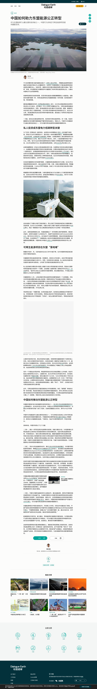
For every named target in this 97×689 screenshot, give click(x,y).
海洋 (64, 639)
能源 (33, 639)
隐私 (66, 686)
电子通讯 (79, 6)
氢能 (69, 612)
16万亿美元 (26, 501)
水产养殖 (13, 612)
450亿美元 (60, 175)
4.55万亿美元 (49, 158)
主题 (12, 6)
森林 (79, 652)
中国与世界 (46, 565)
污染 (33, 652)
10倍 (68, 281)
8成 (42, 164)
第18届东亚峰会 (61, 417)
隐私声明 (32, 674)
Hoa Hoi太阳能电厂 (32, 478)
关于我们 (74, 1)
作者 (12, 683)
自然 (48, 639)
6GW (62, 363)
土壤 (31, 612)
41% (24, 236)
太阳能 (52, 565)
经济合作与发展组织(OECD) (44, 449)
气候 (18, 639)
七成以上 (49, 240)
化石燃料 (70, 592)
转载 (77, 1)
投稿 (12, 680)
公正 (64, 652)
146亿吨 (58, 143)
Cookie (72, 686)
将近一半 (60, 132)
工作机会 (13, 677)
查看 (82, 676)
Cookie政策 (33, 677)
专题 (19, 6)
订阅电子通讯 (34, 680)
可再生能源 (33, 592)
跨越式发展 (35, 376)
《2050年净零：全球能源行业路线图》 (35, 137)
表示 (26, 510)
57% (38, 236)
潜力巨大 (41, 499)
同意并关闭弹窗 (85, 686)
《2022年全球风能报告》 (39, 365)
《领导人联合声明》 (51, 83)
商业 (79, 639)
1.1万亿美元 (65, 151)
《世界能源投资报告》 (44, 104)
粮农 (18, 652)
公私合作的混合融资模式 (56, 446)
